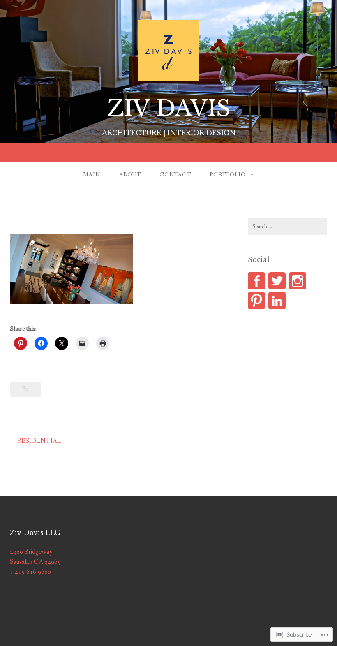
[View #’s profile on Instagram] (297, 280)
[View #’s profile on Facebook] (256, 280)
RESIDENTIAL (39, 441)
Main (91, 174)
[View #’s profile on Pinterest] (256, 300)
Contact (175, 174)
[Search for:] (287, 226)
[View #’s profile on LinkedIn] (277, 300)
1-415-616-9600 (30, 571)
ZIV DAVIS (169, 108)
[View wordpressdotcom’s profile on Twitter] (277, 280)
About (130, 174)
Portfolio (228, 174)
